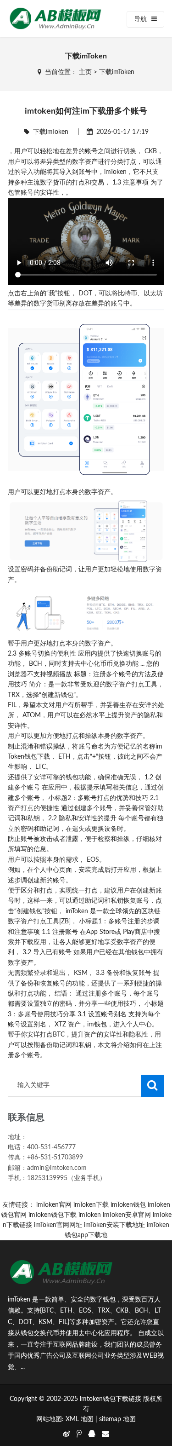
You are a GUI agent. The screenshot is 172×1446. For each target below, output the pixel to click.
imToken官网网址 (58, 1225)
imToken (89, 1215)
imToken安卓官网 (127, 1215)
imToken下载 (91, 1205)
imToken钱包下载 (52, 1215)
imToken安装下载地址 (114, 1225)
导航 (140, 19)
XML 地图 (80, 1419)
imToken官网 (54, 1205)
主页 (85, 72)
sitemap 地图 (117, 1419)
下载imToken (116, 72)
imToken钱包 (128, 1205)
